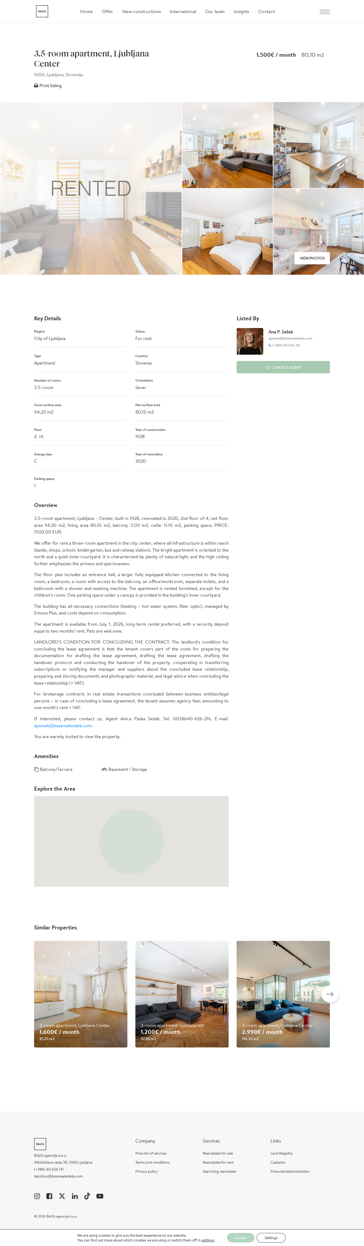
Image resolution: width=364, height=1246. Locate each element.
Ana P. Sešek (281, 331)
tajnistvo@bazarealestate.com (58, 1176)
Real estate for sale (218, 1153)
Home (86, 11)
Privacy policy (146, 1171)
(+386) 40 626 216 (285, 345)
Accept (240, 1237)
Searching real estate (219, 1171)
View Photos (312, 258)
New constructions (141, 11)
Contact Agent (286, 367)
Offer (108, 11)
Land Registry (281, 1153)
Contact (266, 11)
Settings (271, 1237)
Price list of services (151, 1153)
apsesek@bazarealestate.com (63, 725)
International (183, 11)
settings (207, 1240)
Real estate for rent (218, 1162)
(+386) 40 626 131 (49, 1169)
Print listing (50, 85)
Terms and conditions (152, 1162)
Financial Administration (290, 1171)
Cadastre (277, 1162)
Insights (241, 11)
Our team (215, 11)
